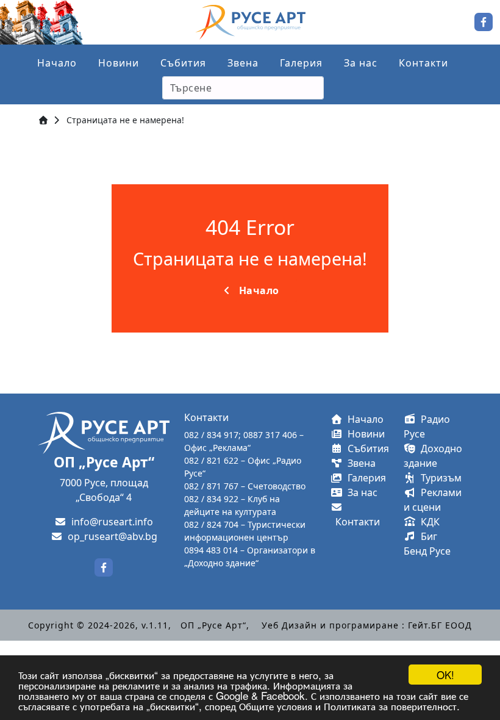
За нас (360, 63)
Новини (118, 63)
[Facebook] (483, 21)
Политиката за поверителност (390, 705)
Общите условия (275, 705)
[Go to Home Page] (43, 120)
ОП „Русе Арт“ (213, 625)
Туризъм (439, 477)
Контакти (423, 63)
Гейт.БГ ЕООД (440, 625)
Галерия (301, 63)
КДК (428, 521)
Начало (57, 63)
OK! (445, 674)
